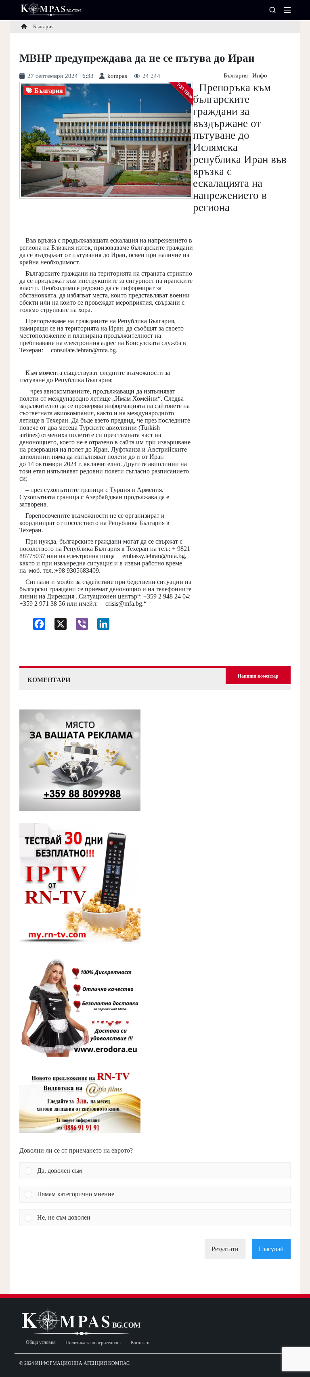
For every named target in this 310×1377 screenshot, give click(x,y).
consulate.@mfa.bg (83, 350)
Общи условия (41, 1342)
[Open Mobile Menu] (287, 10)
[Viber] (79, 626)
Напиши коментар (258, 676)
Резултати (225, 1248)
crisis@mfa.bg (123, 603)
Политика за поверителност (93, 1343)
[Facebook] (36, 626)
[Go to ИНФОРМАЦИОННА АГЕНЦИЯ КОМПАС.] (24, 26)
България (236, 76)
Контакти (140, 1343)
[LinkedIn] (100, 626)
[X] (57, 626)
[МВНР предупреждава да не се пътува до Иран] (106, 140)
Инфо (259, 76)
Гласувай (271, 1248)
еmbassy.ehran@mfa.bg (153, 555)
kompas (117, 76)
